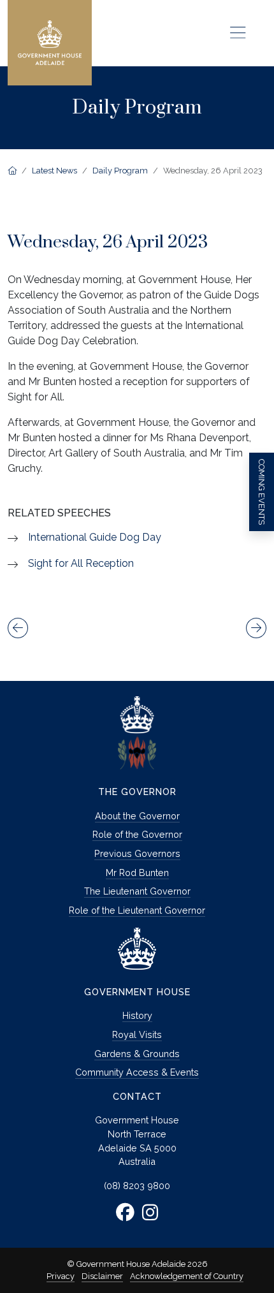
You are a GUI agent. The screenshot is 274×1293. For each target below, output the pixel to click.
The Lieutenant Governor (137, 891)
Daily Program (120, 170)
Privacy (61, 1276)
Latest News (54, 170)
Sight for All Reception (81, 563)
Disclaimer (102, 1276)
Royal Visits (137, 1034)
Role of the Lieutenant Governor (137, 910)
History (137, 1015)
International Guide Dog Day (94, 537)
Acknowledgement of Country (186, 1276)
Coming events (261, 492)
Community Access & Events (137, 1072)
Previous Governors (137, 853)
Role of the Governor (137, 834)
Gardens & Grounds (137, 1053)
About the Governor (137, 815)
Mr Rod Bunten (137, 872)
